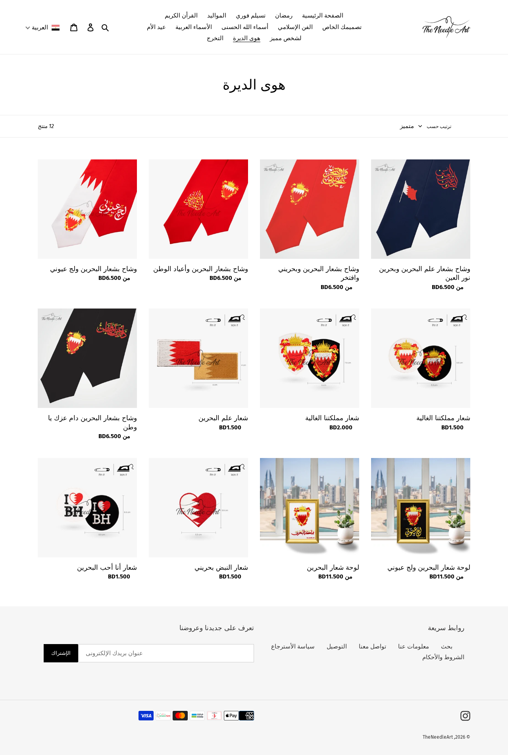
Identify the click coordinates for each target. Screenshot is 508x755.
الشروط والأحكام (443, 657)
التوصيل (337, 646)
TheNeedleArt (438, 737)
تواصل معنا (372, 646)
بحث (446, 646)
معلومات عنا (413, 646)
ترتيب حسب (439, 126)
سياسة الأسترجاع (293, 646)
